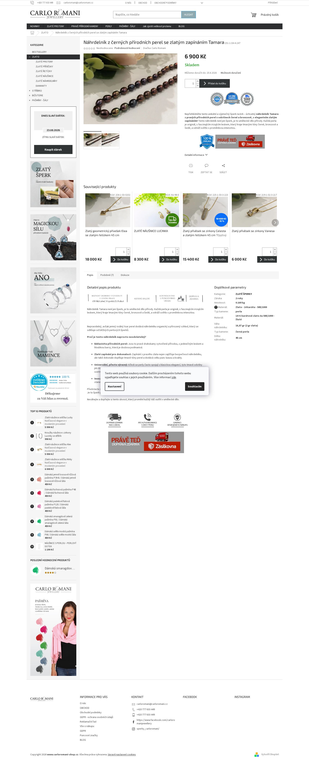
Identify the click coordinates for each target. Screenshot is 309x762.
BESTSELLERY (39, 52)
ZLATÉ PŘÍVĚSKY (44, 66)
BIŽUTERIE (37, 95)
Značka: (154, 48)
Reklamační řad (88, 722)
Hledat (188, 14)
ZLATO (35, 57)
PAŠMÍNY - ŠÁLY (40, 100)
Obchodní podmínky (165, 3)
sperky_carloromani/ (148, 729)
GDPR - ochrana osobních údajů (96, 717)
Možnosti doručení (231, 73)
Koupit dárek (53, 149)
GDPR (83, 731)
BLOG (83, 740)
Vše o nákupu (87, 726)
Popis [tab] (90, 275)
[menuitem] (35, 26)
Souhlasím (195, 386)
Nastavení (114, 386)
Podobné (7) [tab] (107, 275)
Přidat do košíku (217, 83)
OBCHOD (142, 3)
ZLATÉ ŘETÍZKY (44, 71)
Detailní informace (194, 155)
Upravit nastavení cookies (122, 754)
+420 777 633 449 (146, 709)
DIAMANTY (41, 86)
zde (174, 377)
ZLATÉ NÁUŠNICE (44, 76)
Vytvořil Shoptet (270, 754)
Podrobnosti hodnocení (127, 48)
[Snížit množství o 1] (197, 85)
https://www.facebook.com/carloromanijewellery (156, 721)
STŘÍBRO (37, 91)
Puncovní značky (89, 735)
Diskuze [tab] (125, 275)
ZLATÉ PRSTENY (44, 62)
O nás (128, 3)
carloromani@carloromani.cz (152, 704)
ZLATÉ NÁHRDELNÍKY (46, 81)
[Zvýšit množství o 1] (197, 81)
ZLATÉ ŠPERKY (244, 294)
